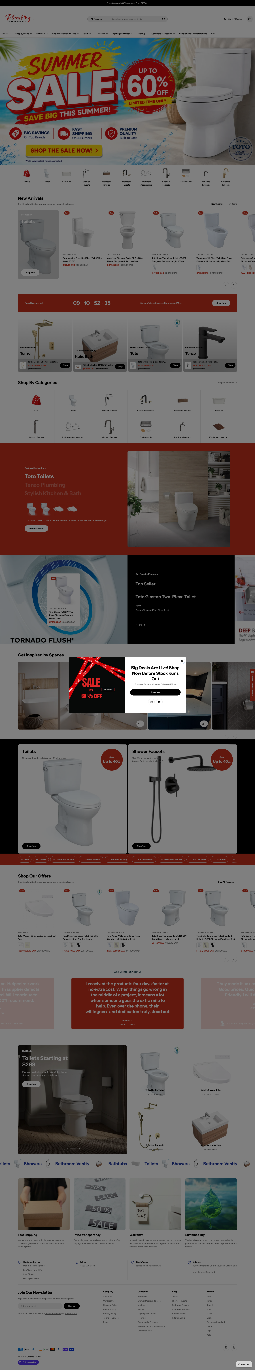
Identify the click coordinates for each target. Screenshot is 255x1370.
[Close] (182, 661)
